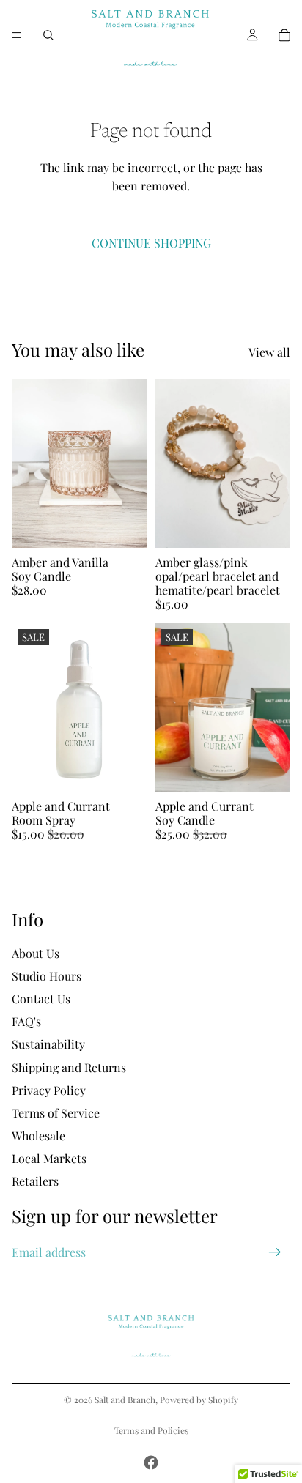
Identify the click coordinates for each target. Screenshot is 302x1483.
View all (269, 352)
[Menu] (17, 35)
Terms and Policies (151, 1430)
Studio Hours (46, 975)
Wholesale (38, 1135)
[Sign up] (274, 1251)
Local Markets (49, 1158)
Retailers (35, 1181)
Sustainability (48, 1044)
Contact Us (41, 998)
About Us (35, 952)
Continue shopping (151, 242)
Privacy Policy (49, 1089)
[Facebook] (151, 1462)
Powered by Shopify (199, 1399)
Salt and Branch (125, 1399)
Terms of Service (56, 1112)
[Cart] (284, 35)
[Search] (48, 35)
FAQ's (26, 1021)
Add (138, 529)
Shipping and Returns (69, 1066)
